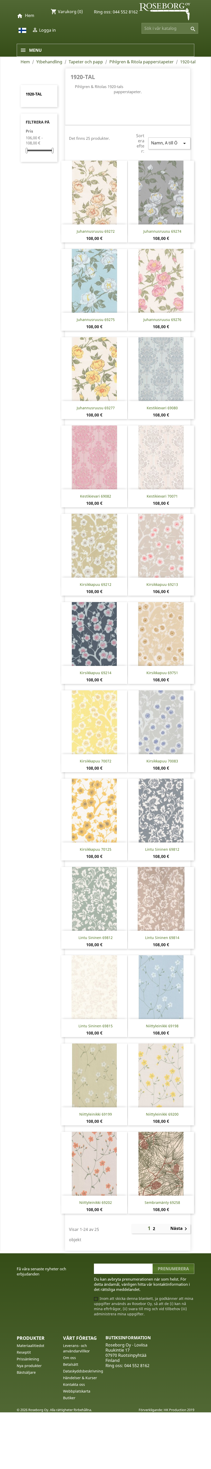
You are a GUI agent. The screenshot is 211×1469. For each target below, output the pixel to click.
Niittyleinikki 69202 (95, 1202)
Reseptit (24, 1352)
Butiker (69, 1397)
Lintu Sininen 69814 (162, 937)
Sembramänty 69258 (162, 1202)
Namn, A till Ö (169, 143)
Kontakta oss (74, 1384)
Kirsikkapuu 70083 (162, 761)
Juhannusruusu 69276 (162, 319)
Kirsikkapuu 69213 (162, 584)
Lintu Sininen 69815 (95, 1025)
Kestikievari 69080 (162, 407)
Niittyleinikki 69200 (162, 1114)
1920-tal (34, 94)
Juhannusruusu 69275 (96, 319)
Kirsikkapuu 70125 (95, 849)
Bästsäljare (26, 1372)
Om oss (69, 1357)
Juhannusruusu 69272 (96, 231)
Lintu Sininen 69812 (162, 849)
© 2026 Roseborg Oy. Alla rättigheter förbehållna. (54, 1409)
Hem (29, 15)
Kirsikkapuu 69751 (162, 672)
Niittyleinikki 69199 (95, 1114)
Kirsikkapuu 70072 (95, 761)
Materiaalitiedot (30, 1345)
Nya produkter (29, 1365)
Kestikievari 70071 (162, 496)
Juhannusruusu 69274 (162, 231)
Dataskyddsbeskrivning (83, 1371)
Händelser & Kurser (80, 1377)
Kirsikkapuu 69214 (95, 672)
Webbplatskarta (76, 1391)
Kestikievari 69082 (95, 496)
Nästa (179, 1229)
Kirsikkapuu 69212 (95, 584)
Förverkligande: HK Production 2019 (166, 1409)
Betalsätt (70, 1364)
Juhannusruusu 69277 (96, 407)
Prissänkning (28, 1359)
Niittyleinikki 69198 (162, 1025)
